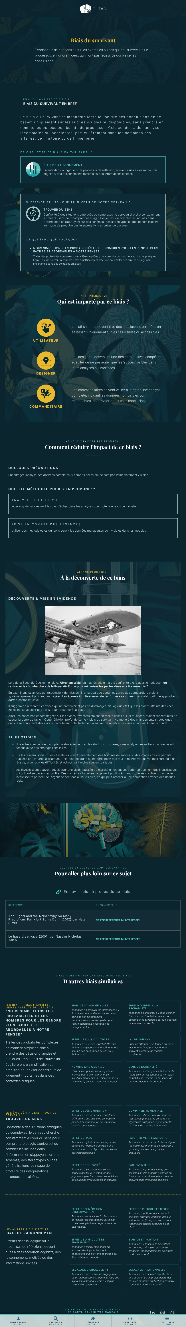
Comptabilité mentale (146, 1110)
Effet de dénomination (89, 1110)
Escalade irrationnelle (147, 1269)
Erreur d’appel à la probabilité (143, 1007)
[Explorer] (56, 1318)
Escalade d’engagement (90, 1269)
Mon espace (18, 1322)
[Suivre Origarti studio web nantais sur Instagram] (162, 1313)
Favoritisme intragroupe (148, 1137)
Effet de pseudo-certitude (149, 1209)
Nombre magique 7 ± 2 (88, 1066)
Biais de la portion (143, 1239)
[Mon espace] (18, 1318)
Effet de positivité (86, 1165)
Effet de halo (82, 1137)
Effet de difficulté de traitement (88, 1241)
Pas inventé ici (140, 1165)
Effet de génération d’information (87, 1210)
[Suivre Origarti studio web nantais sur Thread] (172, 1313)
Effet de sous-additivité (90, 1039)
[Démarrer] (93, 1318)
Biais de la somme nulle (90, 1005)
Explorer (55, 1322)
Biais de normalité (143, 1066)
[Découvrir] (167, 1318)
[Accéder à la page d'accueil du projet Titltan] (93, 8)
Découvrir (167, 1322)
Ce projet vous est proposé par (93, 1310)
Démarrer (93, 1322)
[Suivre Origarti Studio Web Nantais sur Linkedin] (152, 1313)
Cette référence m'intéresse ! (118, 920)
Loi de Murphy (139, 1039)
